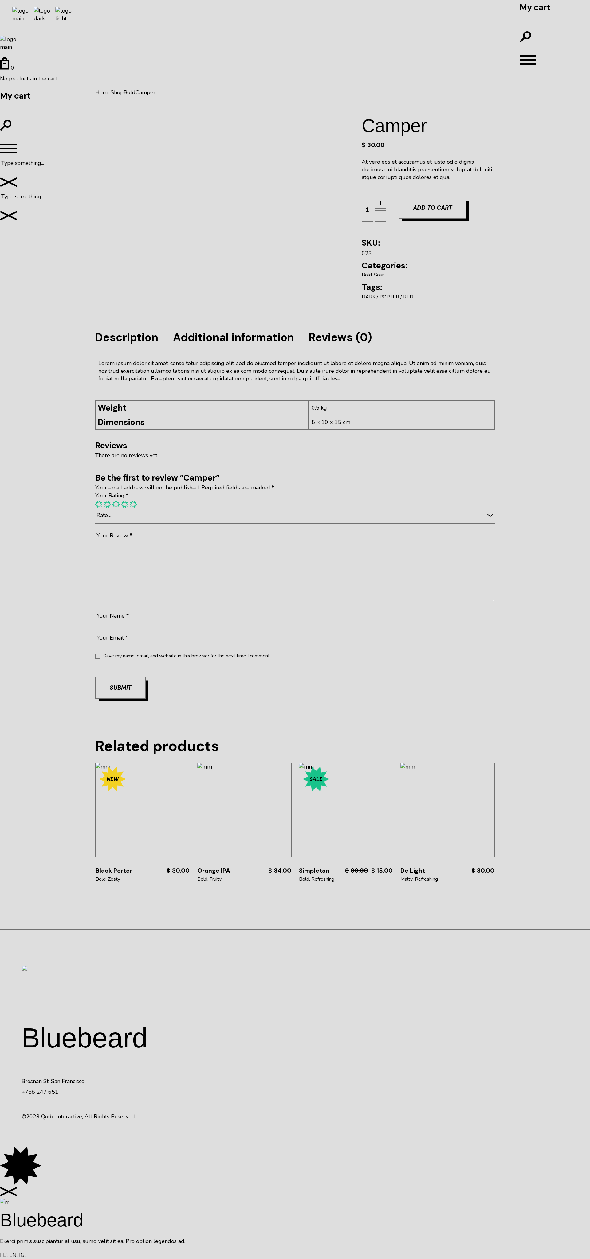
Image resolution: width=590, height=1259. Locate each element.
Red (408, 297)
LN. (13, 1255)
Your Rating (111, 495)
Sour (379, 274)
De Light (412, 871)
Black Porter (114, 871)
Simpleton (314, 871)
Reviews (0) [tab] (340, 337)
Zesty (114, 879)
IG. (22, 1255)
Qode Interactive (61, 1116)
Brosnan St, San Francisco (53, 1081)
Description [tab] (126, 337)
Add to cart (142, 810)
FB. (4, 1255)
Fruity (216, 879)
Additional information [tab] (233, 337)
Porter (389, 297)
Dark (369, 297)
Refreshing (322, 879)
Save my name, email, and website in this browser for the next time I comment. (187, 656)
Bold (367, 274)
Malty (406, 879)
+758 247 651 (40, 1092)
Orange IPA (213, 871)
